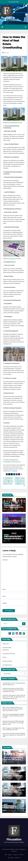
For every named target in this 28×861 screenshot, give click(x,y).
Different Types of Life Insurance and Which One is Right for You (19, 481)
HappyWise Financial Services (12, 461)
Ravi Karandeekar (12, 122)
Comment (5, 559)
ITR (4, 657)
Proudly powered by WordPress (8, 849)
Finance (5, 643)
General (5, 649)
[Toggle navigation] (25, 27)
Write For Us (17, 857)
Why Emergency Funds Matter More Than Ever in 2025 (13, 808)
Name (4, 589)
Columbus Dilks (7, 683)
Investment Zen (12, 258)
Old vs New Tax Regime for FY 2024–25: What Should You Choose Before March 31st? (14, 697)
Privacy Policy (11, 857)
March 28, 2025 (9, 810)
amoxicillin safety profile (9, 695)
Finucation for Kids (7, 653)
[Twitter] (13, 633)
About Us (10, 854)
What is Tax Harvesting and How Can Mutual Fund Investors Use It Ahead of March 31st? (12, 709)
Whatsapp (14, 470)
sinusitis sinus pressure (9, 688)
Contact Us (15, 854)
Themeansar (13, 851)
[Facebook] (9, 633)
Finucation (6, 17)
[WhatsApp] (24, 633)
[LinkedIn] (20, 633)
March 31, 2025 (9, 762)
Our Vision (21, 854)
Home (6, 854)
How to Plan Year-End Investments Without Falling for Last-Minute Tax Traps (13, 690)
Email (8, 470)
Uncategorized (6, 665)
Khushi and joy (6, 661)
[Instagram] (17, 633)
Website (5, 603)
